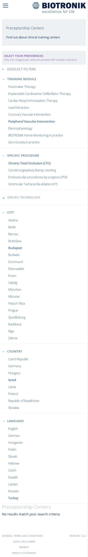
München (14, 289)
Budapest (15, 248)
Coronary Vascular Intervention (29, 114)
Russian (13, 491)
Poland (13, 394)
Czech (12, 470)
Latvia (12, 387)
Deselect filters (21, 69)
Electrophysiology (20, 128)
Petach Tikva (16, 303)
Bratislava (14, 241)
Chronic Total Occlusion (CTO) (29, 163)
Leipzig (12, 282)
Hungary (14, 373)
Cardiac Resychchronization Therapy (33, 100)
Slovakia (13, 407)
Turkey (13, 498)
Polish (12, 449)
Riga (11, 331)
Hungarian (15, 442)
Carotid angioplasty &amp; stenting (32, 170)
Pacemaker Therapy (21, 86)
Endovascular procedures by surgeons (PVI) (37, 177)
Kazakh (13, 477)
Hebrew (13, 463)
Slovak (12, 456)
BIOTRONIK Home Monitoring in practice (35, 135)
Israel (12, 380)
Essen (12, 275)
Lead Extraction (18, 107)
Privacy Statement (24, 553)
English (13, 428)
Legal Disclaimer (24, 541)
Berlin (12, 227)
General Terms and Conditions (22, 536)
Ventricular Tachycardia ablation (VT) (33, 184)
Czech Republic (18, 359)
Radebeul (14, 324)
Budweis (14, 255)
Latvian (13, 484)
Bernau (13, 234)
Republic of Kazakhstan (23, 400)
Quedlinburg (16, 317)
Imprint (24, 547)
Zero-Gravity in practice (23, 142)
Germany (14, 366)
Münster (14, 296)
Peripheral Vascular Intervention (31, 121)
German (14, 435)
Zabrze (12, 338)
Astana (13, 220)
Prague (13, 310)
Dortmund (15, 262)
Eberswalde (16, 268)
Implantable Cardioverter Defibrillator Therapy (39, 93)
